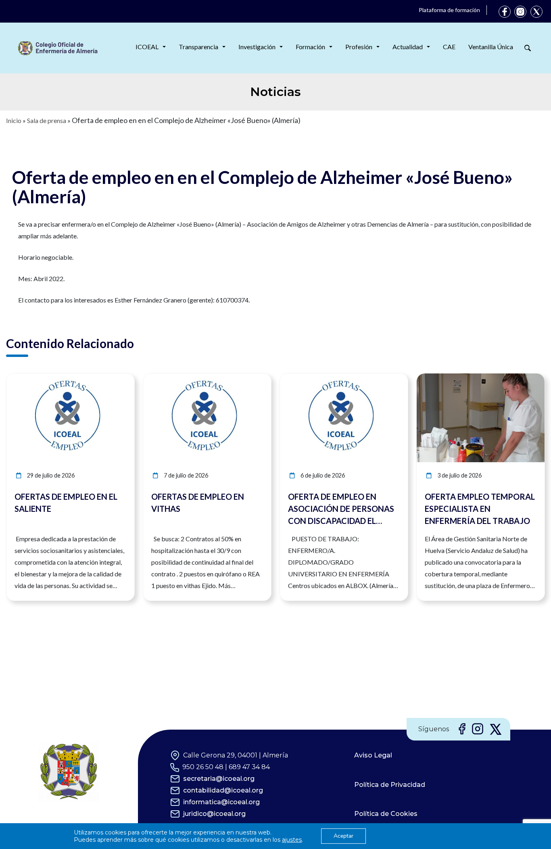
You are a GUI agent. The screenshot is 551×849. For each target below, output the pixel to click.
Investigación (257, 46)
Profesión (358, 46)
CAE (449, 46)
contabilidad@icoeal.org (223, 790)
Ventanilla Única (490, 46)
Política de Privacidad (389, 785)
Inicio (13, 120)
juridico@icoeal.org (214, 814)
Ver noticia (119, 378)
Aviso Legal (373, 755)
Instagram (520, 12)
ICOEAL (147, 46)
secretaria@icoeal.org (219, 778)
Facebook (505, 12)
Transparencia (198, 46)
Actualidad (407, 46)
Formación (310, 46)
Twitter (536, 12)
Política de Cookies (385, 814)
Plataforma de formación (449, 9)
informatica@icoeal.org (221, 802)
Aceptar (343, 836)
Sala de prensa (46, 120)
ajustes (292, 839)
